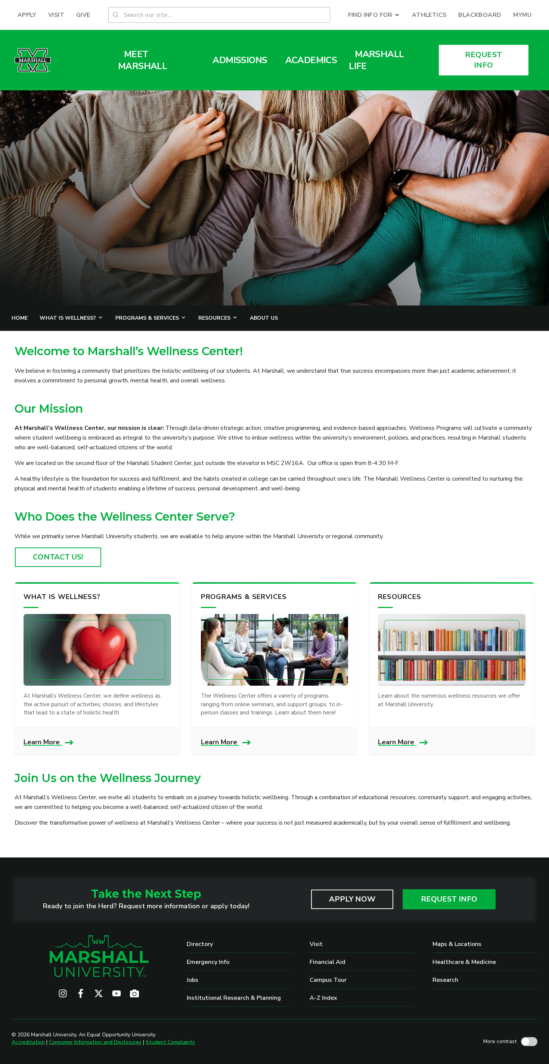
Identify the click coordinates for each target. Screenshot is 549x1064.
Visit (316, 944)
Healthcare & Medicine (464, 962)
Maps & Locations (456, 944)
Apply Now (352, 899)
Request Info (449, 899)
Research (445, 980)
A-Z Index (323, 998)
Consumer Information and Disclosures (95, 1042)
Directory (200, 944)
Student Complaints (170, 1042)
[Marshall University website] (33, 60)
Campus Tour (328, 980)
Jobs (192, 980)
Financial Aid (327, 962)
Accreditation (28, 1042)
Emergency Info (208, 962)
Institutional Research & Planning (234, 998)
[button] (374, 15)
